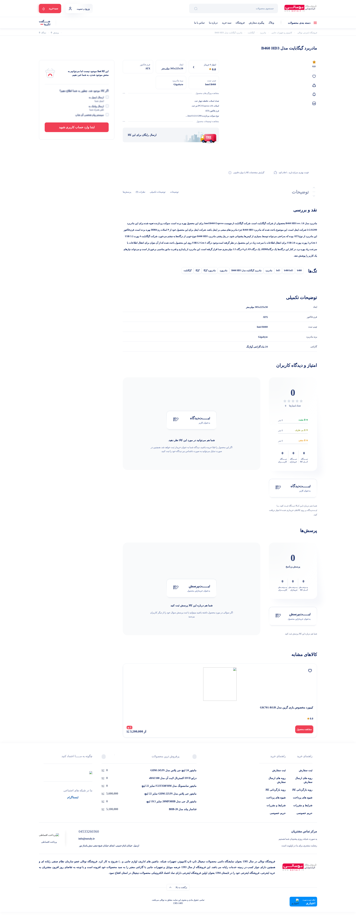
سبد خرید (226, 22)
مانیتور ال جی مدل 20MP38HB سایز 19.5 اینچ (171, 801)
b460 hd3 (288, 270)
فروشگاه (240, 22)
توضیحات (174, 192)
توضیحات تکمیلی (157, 192)
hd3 (278, 270)
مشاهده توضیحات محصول (208, 121)
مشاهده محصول (304, 729)
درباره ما (213, 22)
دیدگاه (42, 33)
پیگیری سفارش (256, 22)
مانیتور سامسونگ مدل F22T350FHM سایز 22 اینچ (169, 786)
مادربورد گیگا (210, 270)
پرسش (55, 33)
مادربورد (223, 270)
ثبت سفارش (305, 770)
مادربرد (269, 270)
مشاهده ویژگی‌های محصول (207, 93)
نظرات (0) (140, 192)
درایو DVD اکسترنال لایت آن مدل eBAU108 (173, 778)
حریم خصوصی (304, 813)
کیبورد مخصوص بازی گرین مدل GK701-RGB (286, 707)
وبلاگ (271, 22)
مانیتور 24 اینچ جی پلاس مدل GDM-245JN (173, 770)
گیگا (198, 270)
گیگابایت (188, 270)
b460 (299, 270)
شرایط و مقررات (302, 805)
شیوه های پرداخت (302, 797)
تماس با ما (199, 22)
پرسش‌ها (127, 192)
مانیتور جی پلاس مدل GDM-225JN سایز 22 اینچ (170, 793)
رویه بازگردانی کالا (302, 789)
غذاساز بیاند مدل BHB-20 (183, 809)
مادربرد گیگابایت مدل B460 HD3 (246, 270)
